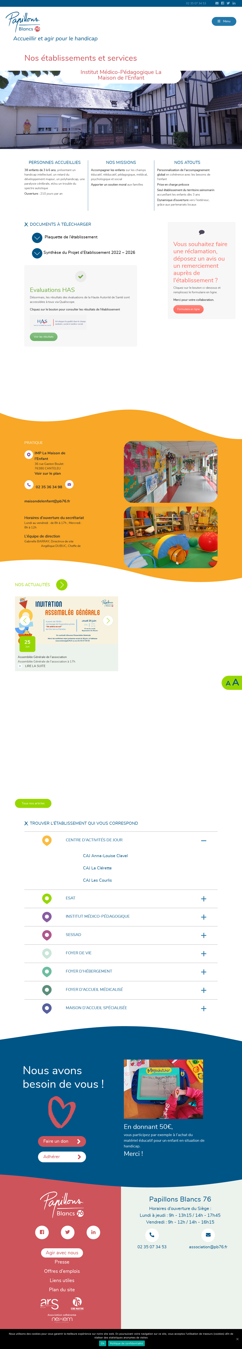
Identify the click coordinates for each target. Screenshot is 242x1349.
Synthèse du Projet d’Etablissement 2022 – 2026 (89, 252)
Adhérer (51, 1157)
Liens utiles (62, 1280)
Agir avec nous (62, 1252)
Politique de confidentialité (126, 1343)
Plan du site (62, 1289)
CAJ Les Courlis (97, 880)
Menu (226, 21)
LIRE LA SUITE (34, 666)
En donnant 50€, (148, 1127)
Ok (102, 1343)
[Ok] (237, 1339)
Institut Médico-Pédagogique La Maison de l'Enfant (121, 75)
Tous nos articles (33, 803)
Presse (62, 1262)
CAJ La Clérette (97, 868)
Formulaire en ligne (188, 309)
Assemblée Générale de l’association (42, 657)
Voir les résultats (44, 337)
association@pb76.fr (208, 1247)
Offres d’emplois (62, 1271)
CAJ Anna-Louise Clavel (105, 856)
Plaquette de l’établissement (71, 237)
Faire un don (55, 1141)
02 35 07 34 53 (196, 3)
